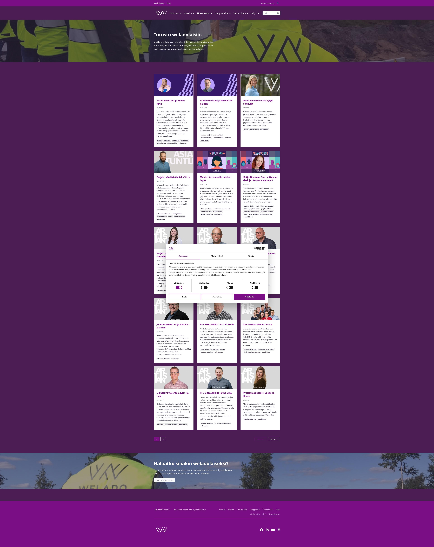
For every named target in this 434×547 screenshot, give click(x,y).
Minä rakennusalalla (267, 206)
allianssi (159, 140)
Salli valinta (217, 297)
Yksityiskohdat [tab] (217, 256)
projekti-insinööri (205, 211)
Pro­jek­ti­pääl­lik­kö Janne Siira (216, 392)
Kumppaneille (222, 13)
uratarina (228, 138)
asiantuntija (166, 140)
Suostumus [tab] (183, 256)
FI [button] (278, 3)
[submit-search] (278, 13)
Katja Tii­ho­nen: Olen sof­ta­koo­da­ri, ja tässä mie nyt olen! (260, 179)
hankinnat (209, 209)
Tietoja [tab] (251, 256)
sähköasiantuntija (205, 138)
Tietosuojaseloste (274, 514)
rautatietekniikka (217, 135)
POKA (246, 209)
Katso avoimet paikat (164, 480)
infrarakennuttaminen (163, 214)
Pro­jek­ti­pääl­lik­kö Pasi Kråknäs (217, 324)
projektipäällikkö (177, 214)
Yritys (254, 13)
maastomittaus (204, 349)
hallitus (246, 129)
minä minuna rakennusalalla (222, 209)
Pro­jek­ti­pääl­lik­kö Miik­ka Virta (173, 177)
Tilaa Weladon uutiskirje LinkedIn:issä (191, 509)
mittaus (222, 349)
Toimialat (175, 13)
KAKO (257, 206)
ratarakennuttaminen (267, 211)
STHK (245, 214)
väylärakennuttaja (179, 216)
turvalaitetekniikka (218, 138)
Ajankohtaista (159, 3)
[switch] (204, 287)
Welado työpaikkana (206, 214)
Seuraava (275, 439)
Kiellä (184, 297)
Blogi (169, 3)
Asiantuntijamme (267, 3)
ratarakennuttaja (205, 135)
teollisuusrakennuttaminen (266, 349)
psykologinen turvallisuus (251, 211)
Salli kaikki (249, 297)
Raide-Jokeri (184, 140)
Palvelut (188, 13)
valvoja (170, 216)
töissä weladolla (172, 143)
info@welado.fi (164, 509)
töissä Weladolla (253, 214)
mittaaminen (214, 349)
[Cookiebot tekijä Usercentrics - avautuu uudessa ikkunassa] (255, 248)
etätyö (202, 209)
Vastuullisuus (239, 13)
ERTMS (252, 206)
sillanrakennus (161, 143)
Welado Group (254, 129)
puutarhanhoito (217, 211)
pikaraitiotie (175, 140)
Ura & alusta (203, 13)
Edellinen (261, 439)
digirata (246, 206)
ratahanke (160, 424)
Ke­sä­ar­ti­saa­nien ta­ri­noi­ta (257, 324)
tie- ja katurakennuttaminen (252, 352)
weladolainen (182, 143)
